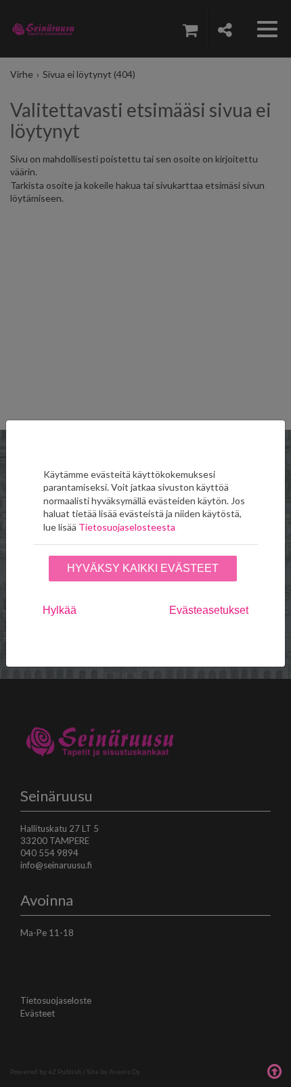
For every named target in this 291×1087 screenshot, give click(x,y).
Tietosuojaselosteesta (127, 527)
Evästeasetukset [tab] (208, 610)
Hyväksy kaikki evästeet (143, 568)
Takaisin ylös (274, 1070)
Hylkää (59, 610)
